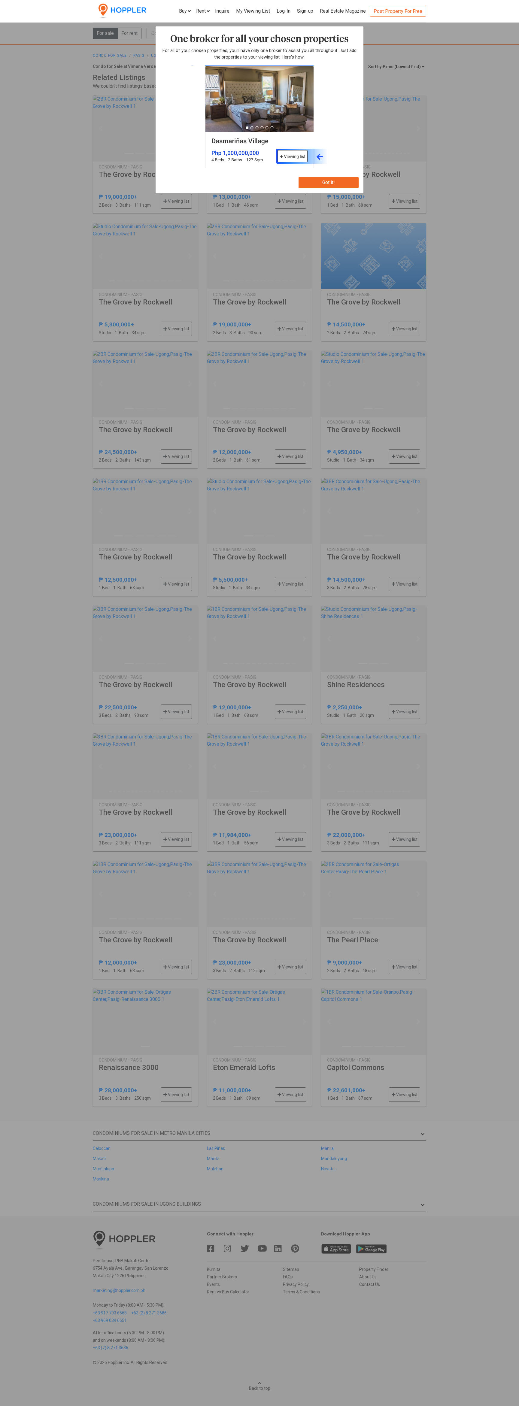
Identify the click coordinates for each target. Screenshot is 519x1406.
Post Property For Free (398, 11)
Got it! (328, 182)
